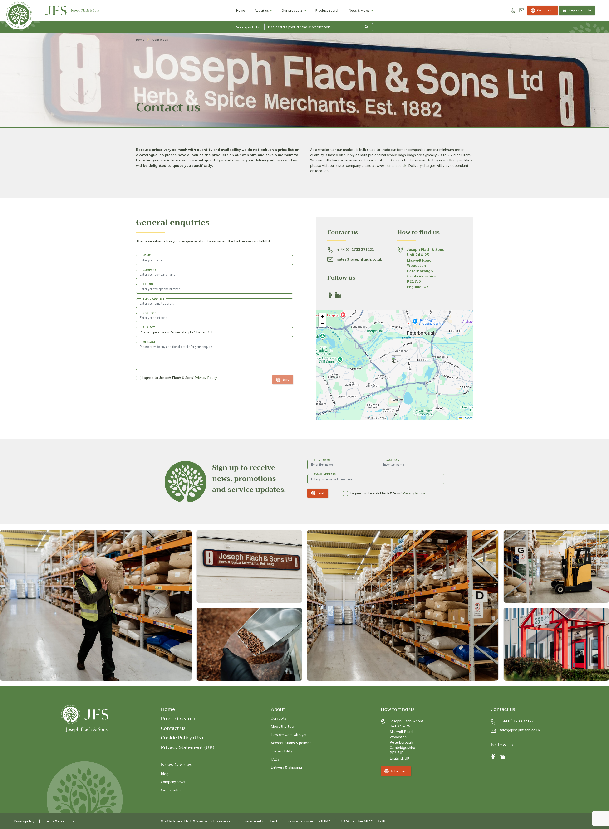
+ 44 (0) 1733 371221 (518, 720)
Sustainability (281, 750)
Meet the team (283, 726)
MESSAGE (149, 342)
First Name (322, 459)
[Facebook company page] (493, 757)
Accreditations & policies (291, 742)
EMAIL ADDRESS (153, 298)
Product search (327, 10)
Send (321, 493)
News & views (359, 10)
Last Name (393, 459)
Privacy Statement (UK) (187, 747)
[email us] (521, 10)
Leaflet (467, 418)
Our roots (278, 718)
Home (240, 10)
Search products (247, 27)
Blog (164, 773)
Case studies (171, 789)
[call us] (512, 10)
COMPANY (149, 269)
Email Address (325, 474)
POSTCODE (150, 313)
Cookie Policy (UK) (182, 738)
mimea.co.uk (396, 165)
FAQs (275, 758)
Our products (292, 10)
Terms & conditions (59, 821)
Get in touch (545, 10)
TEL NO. (148, 284)
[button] (395, 360)
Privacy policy (24, 821)
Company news (173, 781)
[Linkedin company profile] (502, 757)
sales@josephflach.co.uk (520, 729)
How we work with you (289, 734)
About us (262, 10)
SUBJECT (149, 327)
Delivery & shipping (286, 767)
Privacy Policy (206, 377)
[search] (366, 26)
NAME (147, 255)
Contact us (173, 728)
